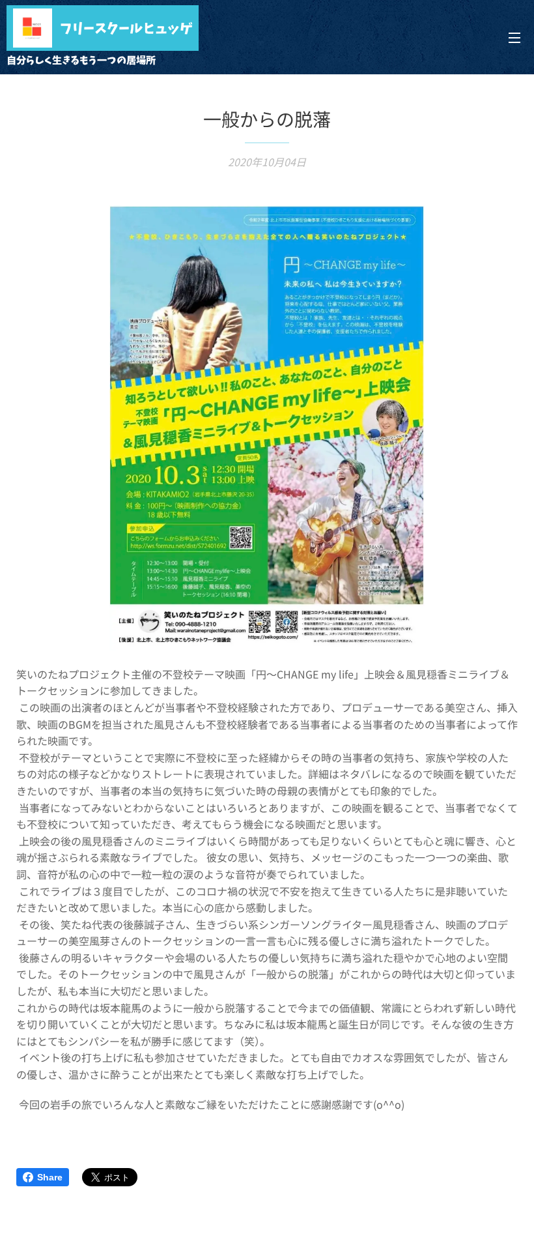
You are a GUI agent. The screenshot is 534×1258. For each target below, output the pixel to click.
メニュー (514, 37)
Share (50, 1177)
